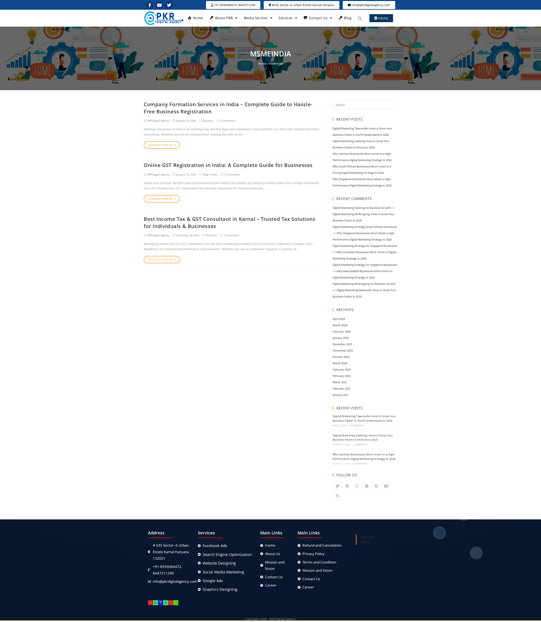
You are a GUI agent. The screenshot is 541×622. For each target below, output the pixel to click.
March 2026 (340, 325)
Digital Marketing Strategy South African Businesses (365, 227)
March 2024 (340, 363)
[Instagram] (357, 486)
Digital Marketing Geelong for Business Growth (362, 208)
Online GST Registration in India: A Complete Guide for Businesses (228, 165)
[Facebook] (347, 486)
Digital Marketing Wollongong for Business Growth (364, 284)
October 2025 (341, 357)
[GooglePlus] (366, 486)
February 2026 (342, 331)
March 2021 (340, 382)
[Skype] (376, 486)
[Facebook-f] (149, 5)
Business (208, 120)
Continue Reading (160, 145)
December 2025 (342, 344)
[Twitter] (337, 486)
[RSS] (337, 495)
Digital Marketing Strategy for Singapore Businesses (365, 246)
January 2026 (341, 338)
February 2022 (342, 376)
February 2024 (342, 369)
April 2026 (339, 319)
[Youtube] (386, 486)
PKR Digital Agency (158, 120)
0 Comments (227, 120)
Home (262, 63)
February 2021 (342, 388)
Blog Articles (210, 174)
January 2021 (341, 395)
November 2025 (343, 350)
